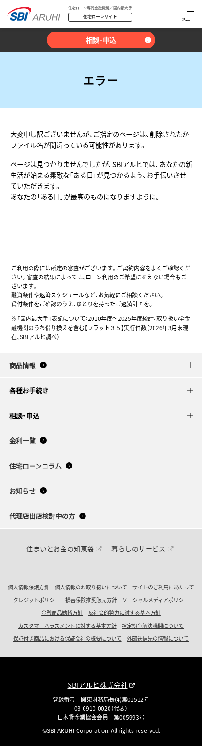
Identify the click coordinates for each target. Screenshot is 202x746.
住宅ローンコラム (35, 465)
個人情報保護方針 (28, 587)
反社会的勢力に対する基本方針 (124, 612)
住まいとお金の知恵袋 (60, 548)
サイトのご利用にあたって (163, 587)
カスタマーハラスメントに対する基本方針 (67, 625)
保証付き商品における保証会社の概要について (67, 638)
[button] (190, 16)
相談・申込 (101, 40)
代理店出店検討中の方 (42, 515)
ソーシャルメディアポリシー (155, 599)
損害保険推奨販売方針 (91, 599)
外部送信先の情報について (158, 638)
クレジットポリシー (36, 599)
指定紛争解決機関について (153, 625)
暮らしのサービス (138, 548)
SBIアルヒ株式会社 (98, 685)
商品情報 (22, 365)
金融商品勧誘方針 (62, 612)
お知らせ (22, 490)
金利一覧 (22, 440)
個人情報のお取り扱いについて (91, 587)
